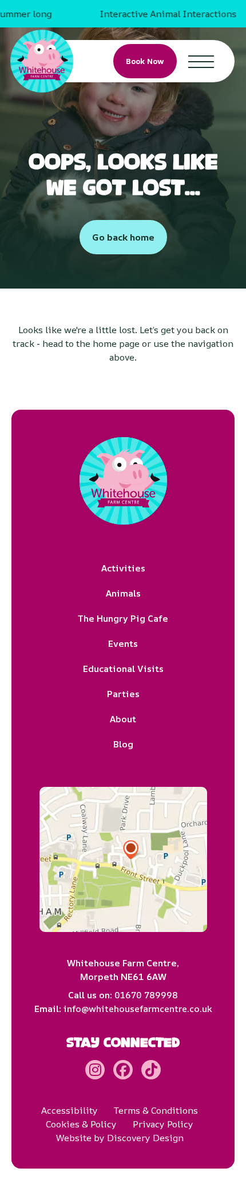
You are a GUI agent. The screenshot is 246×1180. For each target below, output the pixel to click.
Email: (123, 1008)
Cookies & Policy (81, 1124)
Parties (123, 693)
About (123, 719)
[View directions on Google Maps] (123, 859)
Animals (123, 593)
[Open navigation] (201, 61)
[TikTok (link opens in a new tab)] (151, 1069)
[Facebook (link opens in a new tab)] (123, 1069)
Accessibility (69, 1110)
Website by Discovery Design (120, 1137)
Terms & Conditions (156, 1110)
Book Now (145, 61)
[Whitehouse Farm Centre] (42, 61)
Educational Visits (123, 668)
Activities (123, 568)
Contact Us (194, 80)
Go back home (123, 237)
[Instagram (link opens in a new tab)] (95, 1069)
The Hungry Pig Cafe (123, 618)
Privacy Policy (163, 1124)
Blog (123, 744)
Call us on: (123, 995)
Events (123, 643)
